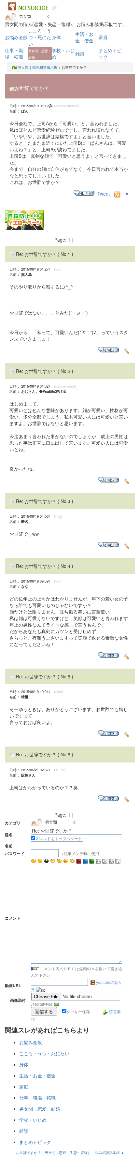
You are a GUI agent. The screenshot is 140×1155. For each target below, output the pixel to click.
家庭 (103, 37)
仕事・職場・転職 (14, 53)
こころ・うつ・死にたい (39, 37)
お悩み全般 (16, 37)
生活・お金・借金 (84, 37)
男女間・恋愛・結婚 (39, 1108)
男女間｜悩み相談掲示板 (37, 67)
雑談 (79, 53)
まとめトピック (35, 1142)
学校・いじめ (33, 1120)
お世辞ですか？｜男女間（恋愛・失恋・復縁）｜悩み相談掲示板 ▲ (70, 1152)
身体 (56, 37)
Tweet (103, 193)
